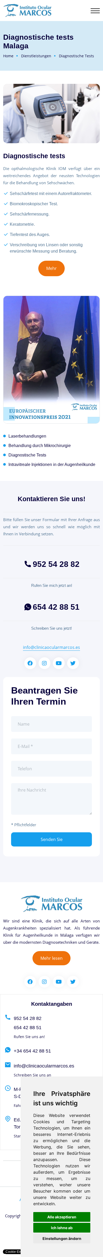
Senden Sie (52, 839)
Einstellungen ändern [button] (62, 1238)
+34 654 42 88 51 (32, 1051)
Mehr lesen (51, 958)
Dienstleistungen (36, 55)
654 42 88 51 (56, 607)
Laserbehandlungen (27, 436)
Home (8, 55)
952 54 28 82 (56, 564)
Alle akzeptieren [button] (61, 1217)
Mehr (51, 268)
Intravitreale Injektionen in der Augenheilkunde (51, 464)
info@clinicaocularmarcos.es (51, 647)
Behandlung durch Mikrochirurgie (39, 445)
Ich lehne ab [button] (62, 1227)
